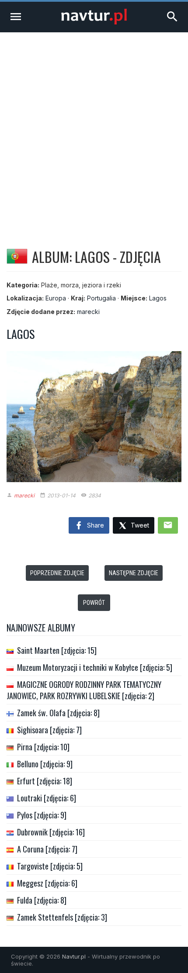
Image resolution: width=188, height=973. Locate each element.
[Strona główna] (94, 22)
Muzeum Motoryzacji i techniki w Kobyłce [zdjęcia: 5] (94, 667)
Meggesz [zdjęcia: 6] (47, 883)
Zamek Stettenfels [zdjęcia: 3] (62, 917)
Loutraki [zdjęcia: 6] (46, 798)
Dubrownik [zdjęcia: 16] (51, 832)
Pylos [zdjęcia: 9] (41, 815)
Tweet (139, 525)
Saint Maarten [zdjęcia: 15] (57, 650)
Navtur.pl (74, 956)
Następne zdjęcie (133, 572)
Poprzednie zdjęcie (57, 572)
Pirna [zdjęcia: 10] (43, 746)
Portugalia (101, 298)
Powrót (94, 602)
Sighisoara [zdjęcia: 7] (49, 729)
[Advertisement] (94, 130)
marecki (88, 311)
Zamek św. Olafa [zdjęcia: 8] (58, 712)
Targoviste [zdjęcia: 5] (50, 866)
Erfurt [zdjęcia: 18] (44, 781)
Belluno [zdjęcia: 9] (45, 763)
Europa (55, 298)
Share (94, 525)
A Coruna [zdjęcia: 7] (47, 849)
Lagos (158, 298)
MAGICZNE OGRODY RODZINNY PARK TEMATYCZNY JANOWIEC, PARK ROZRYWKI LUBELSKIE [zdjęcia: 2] (84, 690)
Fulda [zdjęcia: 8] (41, 900)
